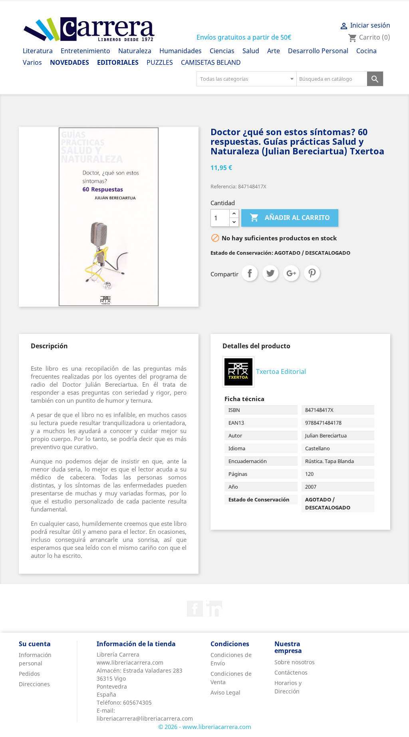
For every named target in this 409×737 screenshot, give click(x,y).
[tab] (49, 346)
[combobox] (246, 78)
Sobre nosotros (294, 662)
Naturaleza (134, 50)
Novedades (69, 62)
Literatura (38, 50)
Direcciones (34, 684)
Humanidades (180, 50)
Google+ (291, 273)
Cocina (366, 50)
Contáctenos (291, 672)
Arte (273, 50)
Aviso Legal (225, 692)
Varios (32, 62)
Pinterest (312, 273)
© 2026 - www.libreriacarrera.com (204, 727)
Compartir (250, 273)
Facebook (195, 609)
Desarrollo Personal (318, 50)
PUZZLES (160, 62)
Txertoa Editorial (281, 371)
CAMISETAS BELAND (211, 62)
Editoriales (118, 62)
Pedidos (29, 673)
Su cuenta (35, 643)
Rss (214, 609)
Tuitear (270, 273)
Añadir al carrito (290, 217)
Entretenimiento (85, 50)
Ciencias (222, 50)
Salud (250, 50)
